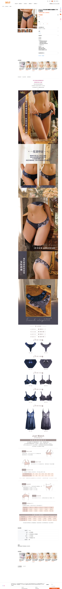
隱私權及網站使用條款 (24, 588)
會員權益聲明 (37, 588)
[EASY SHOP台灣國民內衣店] (7, 2)
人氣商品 (60, 19)
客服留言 (36, 587)
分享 (40, 55)
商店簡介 (23, 587)
